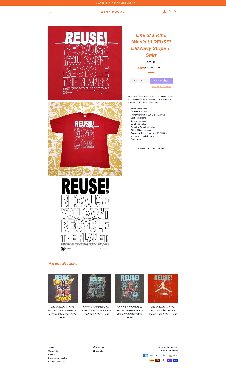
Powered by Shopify (169, 350)
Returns (51, 354)
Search (51, 347)
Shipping (141, 67)
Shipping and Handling (57, 358)
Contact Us (53, 351)
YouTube (99, 351)
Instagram (99, 347)
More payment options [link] (161, 87)
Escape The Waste (56, 361)
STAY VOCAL (113, 11)
